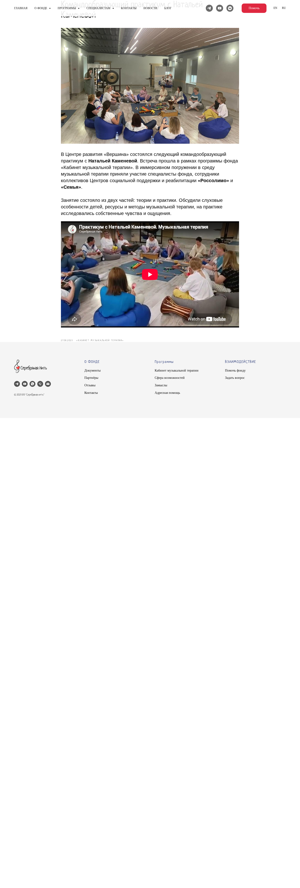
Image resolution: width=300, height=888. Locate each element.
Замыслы (161, 385)
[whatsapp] (32, 384)
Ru (284, 8)
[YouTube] (219, 8)
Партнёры (91, 378)
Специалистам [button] (98, 8)
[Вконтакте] (229, 8)
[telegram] (17, 384)
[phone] (40, 384)
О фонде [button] (41, 8)
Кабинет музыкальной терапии (177, 370)
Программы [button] (67, 8)
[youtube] (25, 384)
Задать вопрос (235, 378)
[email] (48, 384)
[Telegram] (209, 8)
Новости (150, 8)
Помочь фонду (235, 370)
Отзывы (89, 385)
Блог (168, 8)
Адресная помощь (167, 393)
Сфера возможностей (170, 378)
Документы (92, 370)
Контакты (128, 8)
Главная (20, 8)
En (275, 8)
